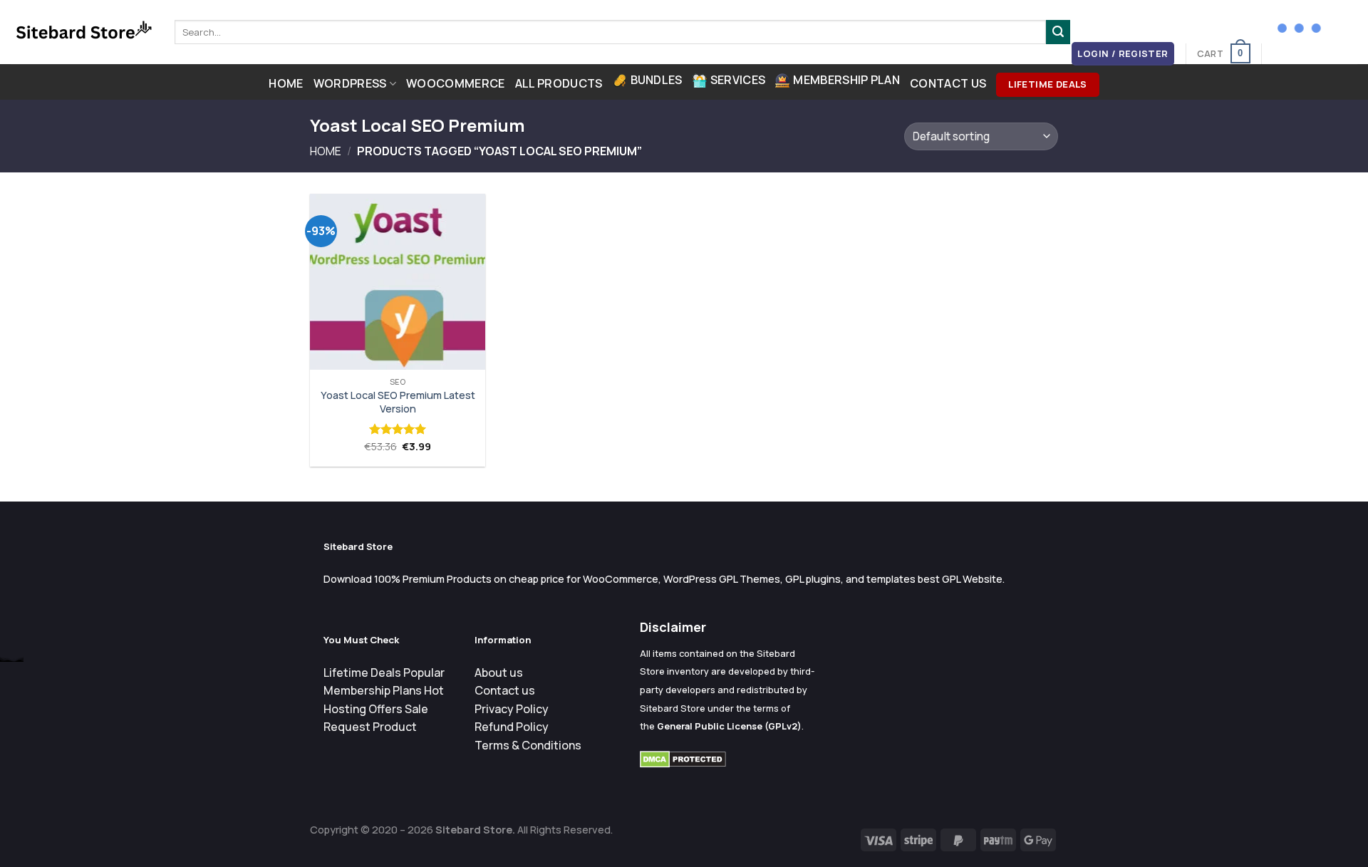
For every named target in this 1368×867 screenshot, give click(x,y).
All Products (559, 83)
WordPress (350, 83)
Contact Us (948, 83)
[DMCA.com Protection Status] (683, 758)
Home (286, 83)
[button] (1123, 54)
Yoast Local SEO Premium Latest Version (398, 402)
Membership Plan (846, 80)
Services (738, 80)
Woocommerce (455, 83)
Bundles (657, 80)
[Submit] (1058, 32)
